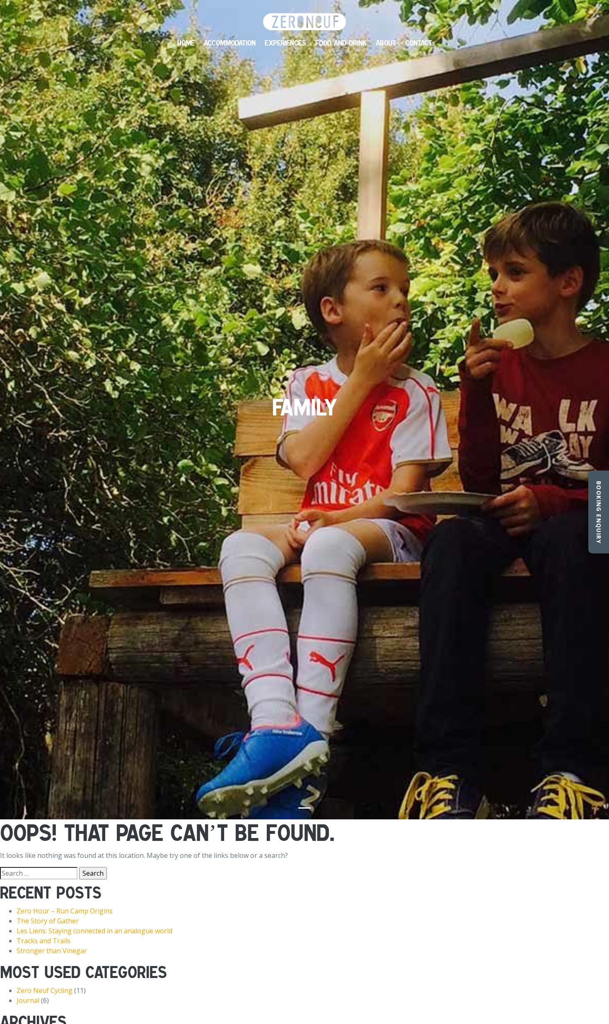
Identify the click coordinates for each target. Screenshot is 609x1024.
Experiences (285, 43)
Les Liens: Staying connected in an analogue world (94, 930)
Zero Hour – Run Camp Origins (65, 910)
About (386, 43)
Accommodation (230, 43)
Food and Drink (341, 43)
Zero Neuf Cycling (44, 990)
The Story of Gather (48, 920)
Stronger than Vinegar (52, 950)
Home (186, 43)
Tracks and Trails (43, 940)
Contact (418, 43)
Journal (28, 1000)
